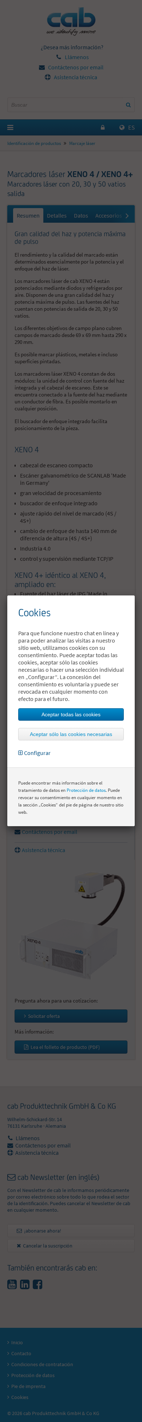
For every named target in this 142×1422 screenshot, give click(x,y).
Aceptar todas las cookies (71, 714)
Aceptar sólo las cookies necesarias (71, 734)
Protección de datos (86, 790)
